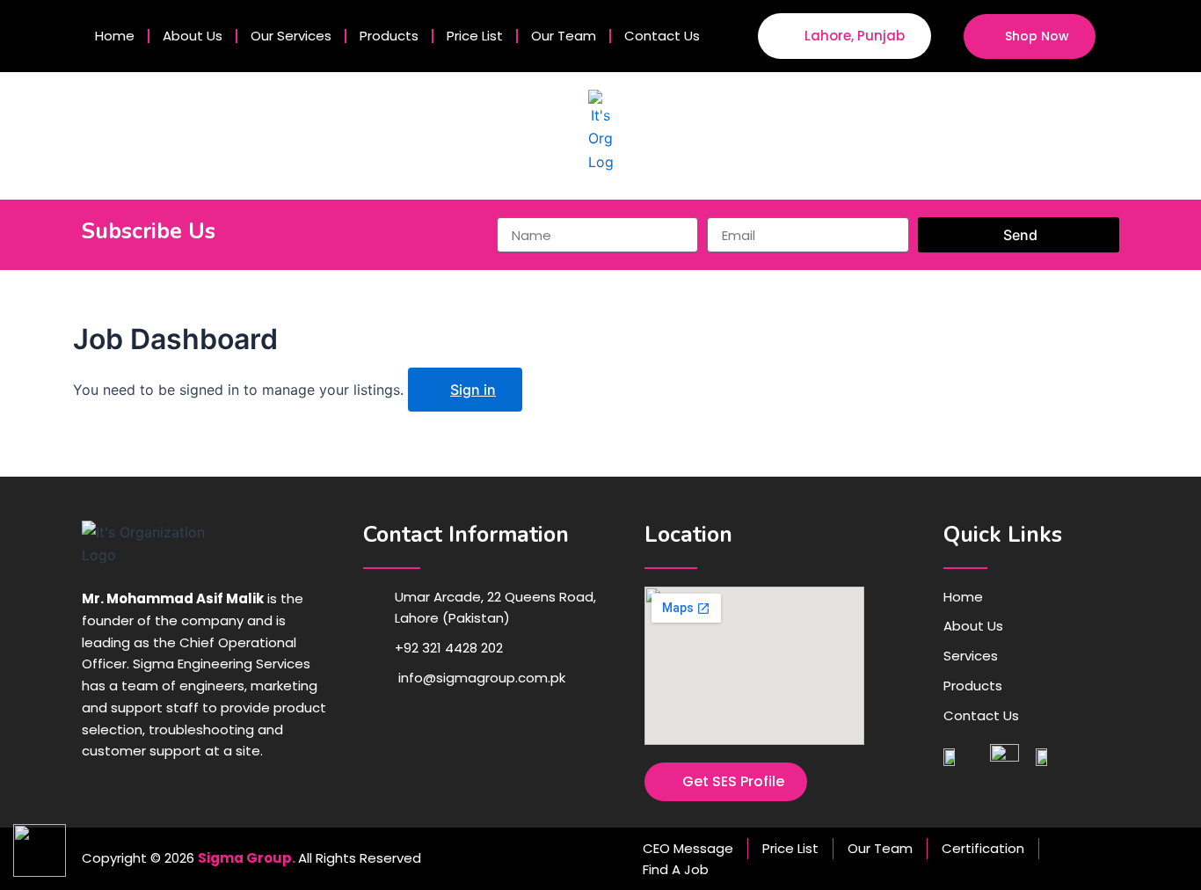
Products (389, 35)
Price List (475, 35)
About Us (192, 35)
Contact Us (662, 35)
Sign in (473, 389)
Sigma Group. (246, 858)
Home (115, 35)
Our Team (563, 35)
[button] (1126, 36)
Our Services (291, 35)
